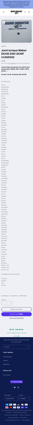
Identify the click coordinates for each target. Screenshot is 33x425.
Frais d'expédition (12, 63)
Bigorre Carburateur (10, 410)
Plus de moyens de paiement (16, 318)
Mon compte (6, 375)
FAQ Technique (7, 356)
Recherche (6, 364)
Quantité (3, 299)
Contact (5, 360)
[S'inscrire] (28, 347)
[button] (3, 12)
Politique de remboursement (20, 412)
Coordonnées (23, 417)
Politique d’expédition (13, 417)
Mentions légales (25, 420)
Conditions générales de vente (12, 420)
